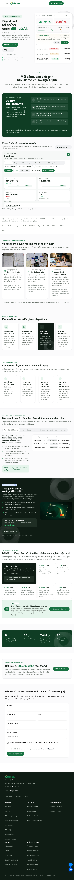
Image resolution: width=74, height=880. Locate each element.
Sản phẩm (8, 806)
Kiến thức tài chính (32, 806)
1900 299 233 (14, 786)
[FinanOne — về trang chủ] (15, 3)
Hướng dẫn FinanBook (34, 816)
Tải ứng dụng (9, 825)
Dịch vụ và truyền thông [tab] (29, 430)
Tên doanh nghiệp (12, 723)
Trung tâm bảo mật (32, 846)
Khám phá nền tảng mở (58, 609)
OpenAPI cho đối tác (11, 864)
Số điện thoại (14, 714)
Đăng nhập (8, 830)
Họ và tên (13, 705)
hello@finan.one (13, 790)
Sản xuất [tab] (63, 430)
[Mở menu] (7, 3)
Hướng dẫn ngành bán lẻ (34, 820)
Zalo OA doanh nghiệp (12, 860)
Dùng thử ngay (57, 3)
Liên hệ (7, 850)
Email (43, 714)
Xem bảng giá (60, 668)
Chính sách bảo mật (47, 749)
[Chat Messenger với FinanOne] (71, 865)
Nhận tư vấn (8, 50)
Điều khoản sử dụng (33, 855)
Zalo (26, 796)
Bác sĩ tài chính (31, 811)
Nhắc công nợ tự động (11, 820)
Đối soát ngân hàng (11, 816)
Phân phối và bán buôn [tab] (11, 430)
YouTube (18, 796)
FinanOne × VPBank (55, 811)
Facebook (9, 796)
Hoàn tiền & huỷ (32, 869)
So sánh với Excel (10, 839)
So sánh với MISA (10, 834)
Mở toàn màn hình (62, 147)
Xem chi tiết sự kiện (10, 525)
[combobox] (37, 736)
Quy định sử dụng (32, 864)
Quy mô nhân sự (12, 732)
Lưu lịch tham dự (9, 531)
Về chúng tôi (9, 846)
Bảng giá (7, 811)
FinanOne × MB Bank (56, 806)
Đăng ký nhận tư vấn (15, 753)
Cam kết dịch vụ (32, 860)
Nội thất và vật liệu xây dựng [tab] (48, 430)
